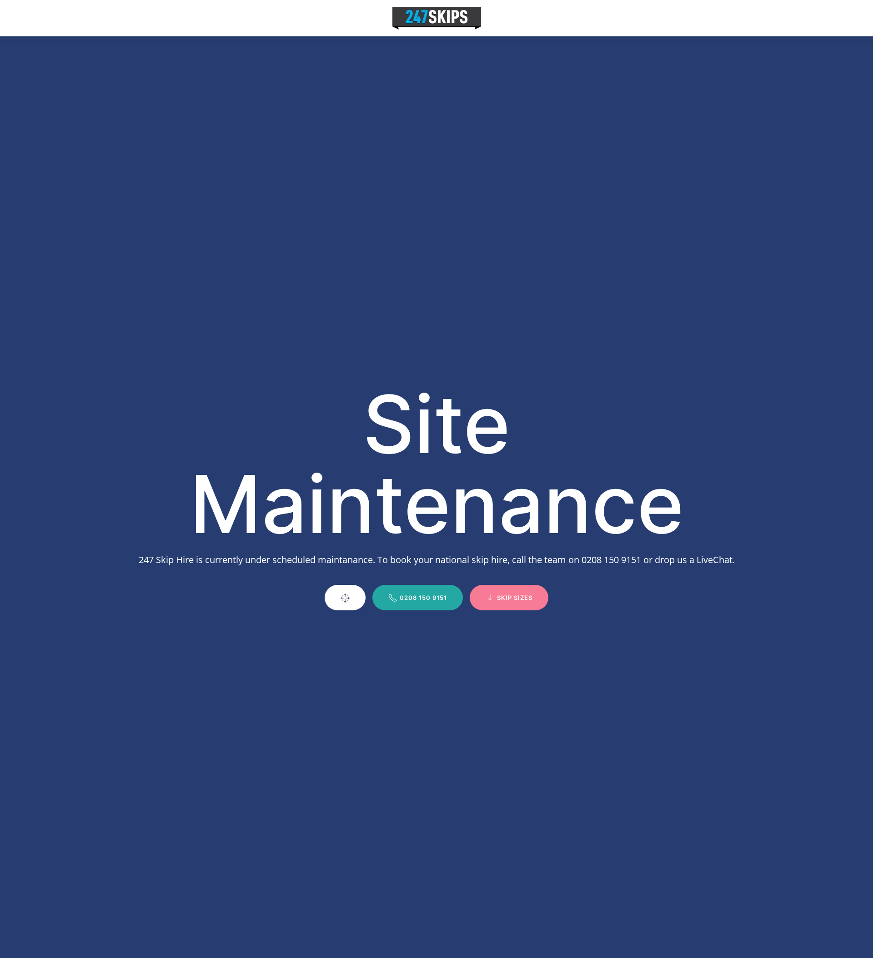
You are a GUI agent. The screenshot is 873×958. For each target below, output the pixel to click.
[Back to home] (436, 18)
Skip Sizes (514, 597)
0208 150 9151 (423, 597)
